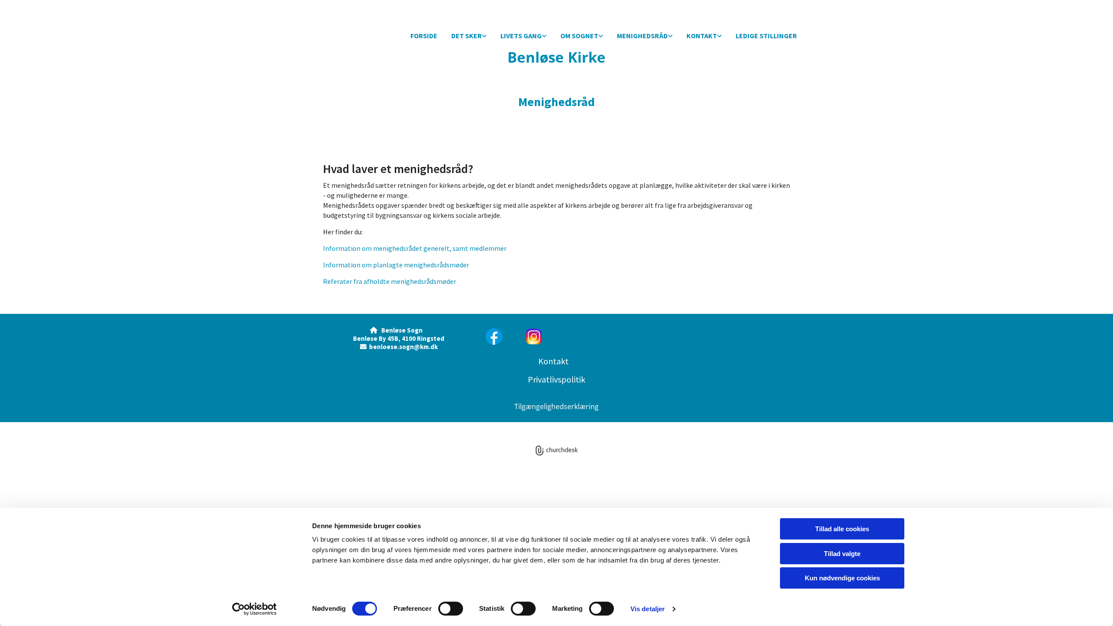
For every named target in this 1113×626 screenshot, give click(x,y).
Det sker (466, 35)
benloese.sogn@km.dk (403, 347)
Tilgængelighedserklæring (556, 406)
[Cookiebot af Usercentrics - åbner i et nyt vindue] (255, 609)
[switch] (450, 609)
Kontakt (701, 35)
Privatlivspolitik (556, 379)
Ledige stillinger (766, 35)
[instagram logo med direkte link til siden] (576, 336)
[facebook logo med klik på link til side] (496, 336)
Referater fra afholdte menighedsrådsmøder (389, 281)
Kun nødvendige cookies (842, 578)
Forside (423, 35)
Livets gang (521, 35)
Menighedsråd (642, 35)
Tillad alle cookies (842, 529)
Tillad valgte (842, 553)
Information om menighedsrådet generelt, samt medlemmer (415, 248)
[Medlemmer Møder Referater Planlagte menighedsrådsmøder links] (670, 36)
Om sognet (579, 35)
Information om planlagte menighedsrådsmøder (396, 264)
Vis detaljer (647, 609)
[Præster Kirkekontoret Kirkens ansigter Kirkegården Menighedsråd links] (719, 36)
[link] (468, 36)
